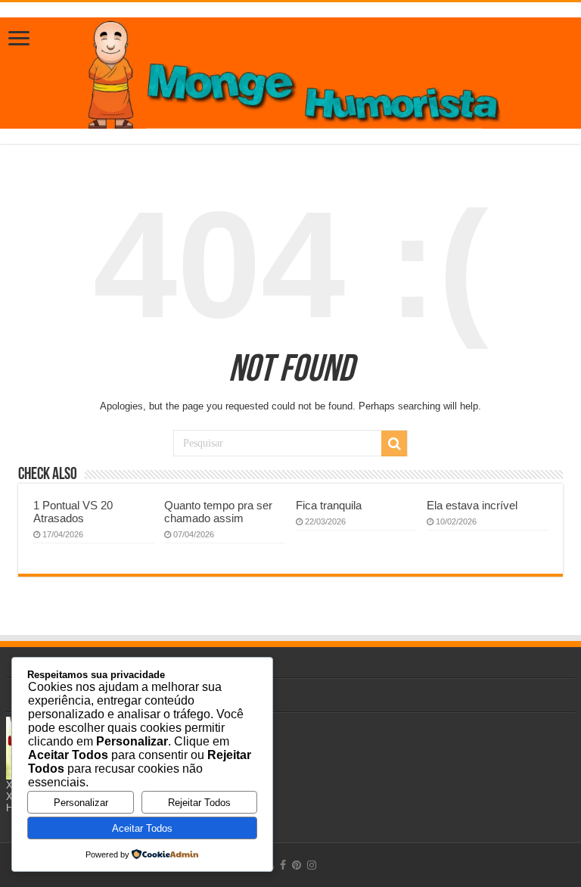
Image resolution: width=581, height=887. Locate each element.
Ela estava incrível (472, 505)
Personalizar (81, 802)
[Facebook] (282, 865)
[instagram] (312, 865)
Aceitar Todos (142, 828)
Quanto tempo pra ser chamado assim (218, 511)
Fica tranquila (329, 505)
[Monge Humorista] (290, 70)
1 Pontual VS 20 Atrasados (73, 511)
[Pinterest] (296, 865)
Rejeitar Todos (199, 802)
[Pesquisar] (394, 443)
